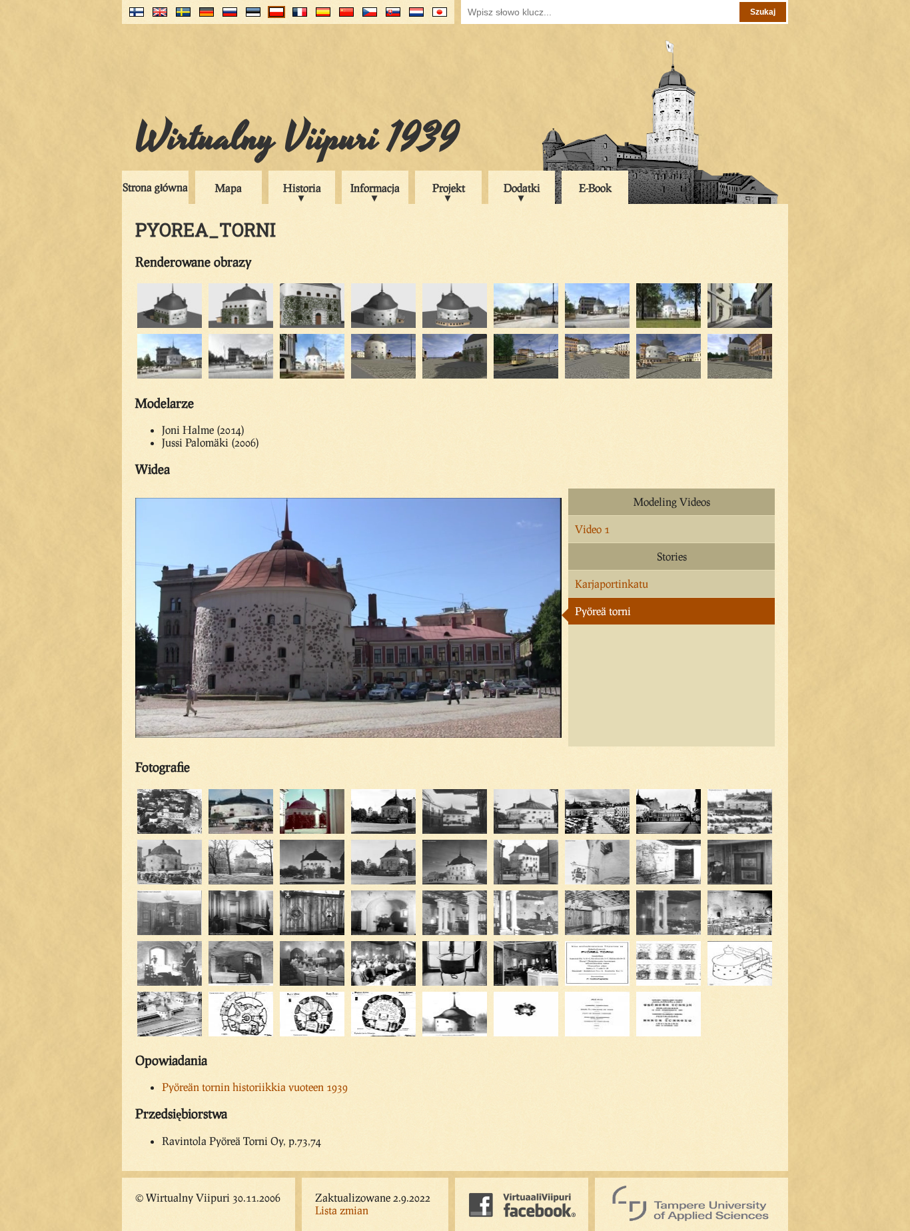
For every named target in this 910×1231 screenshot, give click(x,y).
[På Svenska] (180, 17)
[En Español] (320, 17)
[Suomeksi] (133, 17)
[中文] (343, 17)
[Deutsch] (203, 17)
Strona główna (155, 187)
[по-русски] (226, 17)
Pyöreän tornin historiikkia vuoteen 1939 (255, 1086)
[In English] (157, 17)
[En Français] (296, 17)
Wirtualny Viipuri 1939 (297, 138)
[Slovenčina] (390, 17)
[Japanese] (436, 17)
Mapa (228, 187)
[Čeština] (366, 17)
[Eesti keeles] (250, 17)
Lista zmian (341, 1210)
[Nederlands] (413, 17)
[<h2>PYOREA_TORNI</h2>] (169, 325)
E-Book (595, 187)
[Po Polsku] (273, 17)
